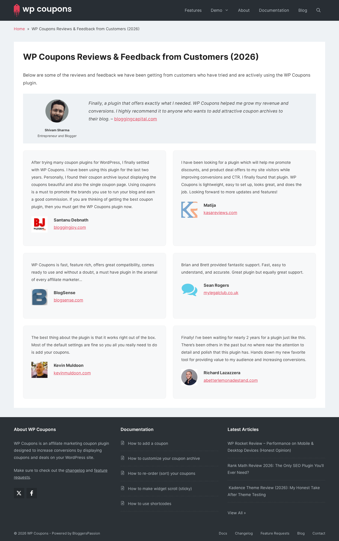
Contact (318, 533)
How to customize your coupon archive (162, 458)
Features (193, 10)
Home (19, 29)
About (244, 10)
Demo (216, 10)
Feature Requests (275, 533)
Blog (302, 10)
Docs (223, 533)
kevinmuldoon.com (72, 373)
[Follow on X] (19, 493)
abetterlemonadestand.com (231, 380)
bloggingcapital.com (135, 119)
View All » (237, 513)
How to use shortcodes (148, 503)
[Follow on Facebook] (32, 493)
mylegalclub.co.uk (221, 292)
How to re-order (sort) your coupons (160, 473)
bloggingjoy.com (70, 227)
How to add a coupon (146, 443)
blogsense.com (68, 300)
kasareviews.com (220, 212)
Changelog (244, 533)
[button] (318, 10)
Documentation (274, 10)
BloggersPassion (86, 533)
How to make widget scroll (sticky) (158, 488)
